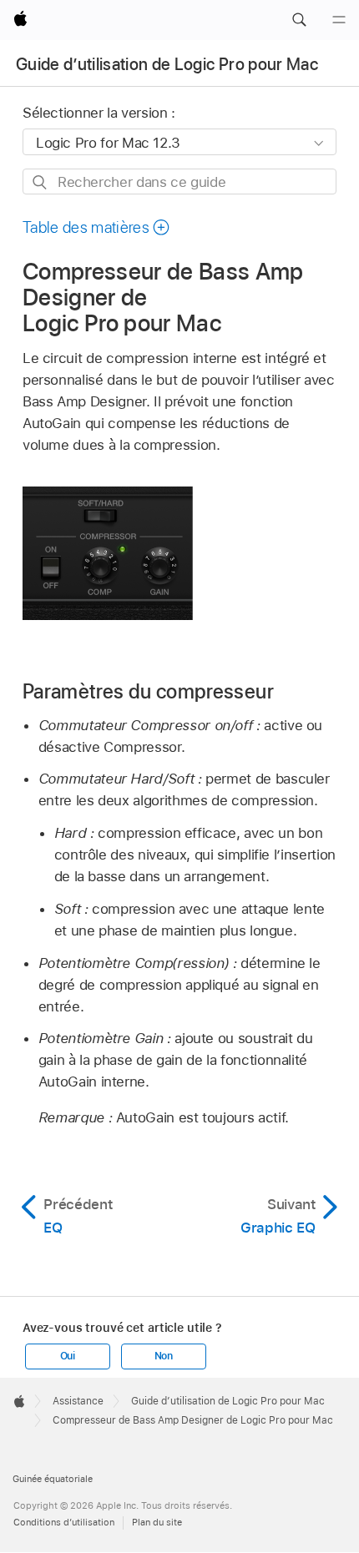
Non (163, 1356)
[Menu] (339, 20)
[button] (299, 20)
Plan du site (157, 1522)
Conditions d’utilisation (63, 1522)
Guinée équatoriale (53, 1479)
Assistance (78, 1401)
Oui (67, 1356)
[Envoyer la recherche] (40, 182)
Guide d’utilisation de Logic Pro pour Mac (167, 64)
